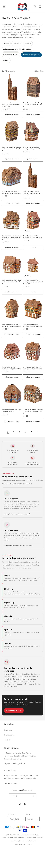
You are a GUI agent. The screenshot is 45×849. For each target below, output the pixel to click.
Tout (6, 43)
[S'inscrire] (33, 796)
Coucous (17, 43)
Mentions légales (16, 841)
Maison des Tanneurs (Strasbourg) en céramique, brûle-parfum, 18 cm (12, 237)
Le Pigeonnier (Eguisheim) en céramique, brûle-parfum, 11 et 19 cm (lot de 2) (33, 281)
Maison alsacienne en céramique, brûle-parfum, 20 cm (12, 410)
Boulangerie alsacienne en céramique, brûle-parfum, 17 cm (32, 325)
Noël (6, 60)
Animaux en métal (10, 49)
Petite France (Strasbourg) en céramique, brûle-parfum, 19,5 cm (12, 192)
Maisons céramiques (31, 55)
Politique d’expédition (29, 841)
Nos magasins (9, 735)
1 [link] (7, 432)
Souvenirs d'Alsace (10, 55)
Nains (28, 43)
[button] (4, 6)
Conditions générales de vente (34, 837)
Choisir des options (11, 203)
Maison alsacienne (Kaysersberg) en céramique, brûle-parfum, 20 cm (12, 281)
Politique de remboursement (23, 844)
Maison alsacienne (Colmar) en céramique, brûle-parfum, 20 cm (11, 325)
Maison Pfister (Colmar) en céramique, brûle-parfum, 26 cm (32, 148)
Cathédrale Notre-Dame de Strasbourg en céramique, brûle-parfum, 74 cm (11, 104)
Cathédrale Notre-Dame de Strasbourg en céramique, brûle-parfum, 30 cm (32, 193)
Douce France (14, 835)
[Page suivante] (37, 432)
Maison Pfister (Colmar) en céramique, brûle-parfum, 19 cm (32, 236)
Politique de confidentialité (16, 837)
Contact (7, 740)
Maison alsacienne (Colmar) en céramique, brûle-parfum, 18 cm (32, 368)
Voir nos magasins (12, 710)
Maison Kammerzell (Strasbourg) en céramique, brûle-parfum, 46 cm (32, 104)
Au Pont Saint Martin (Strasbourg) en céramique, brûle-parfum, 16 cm (33, 411)
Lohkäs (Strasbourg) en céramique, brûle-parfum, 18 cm (11, 368)
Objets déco (27, 49)
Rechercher (8, 730)
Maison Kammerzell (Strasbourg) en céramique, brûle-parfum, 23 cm (11, 148)
